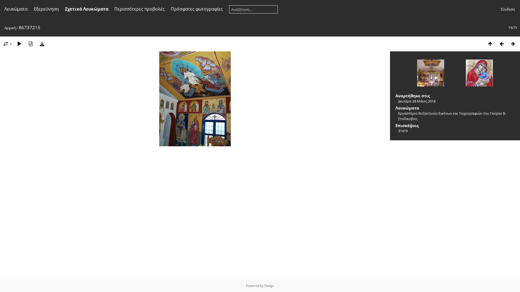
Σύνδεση (508, 9)
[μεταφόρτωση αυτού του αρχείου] (42, 44)
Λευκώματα (16, 9)
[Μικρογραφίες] (490, 44)
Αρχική (10, 27)
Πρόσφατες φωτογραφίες (197, 9)
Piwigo (269, 285)
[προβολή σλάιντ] (19, 44)
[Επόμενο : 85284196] (513, 44)
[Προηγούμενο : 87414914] (501, 44)
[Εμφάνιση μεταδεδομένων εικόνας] (30, 44)
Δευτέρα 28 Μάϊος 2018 (416, 101)
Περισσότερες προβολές (139, 9)
